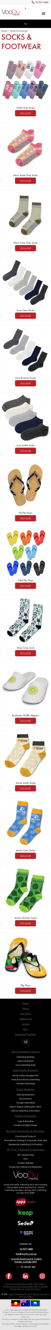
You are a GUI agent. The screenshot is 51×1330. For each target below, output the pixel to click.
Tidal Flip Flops (25, 580)
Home (25, 1003)
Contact (25, 1024)
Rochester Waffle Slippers (25, 715)
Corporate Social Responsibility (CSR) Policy (24, 1284)
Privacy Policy (26, 1296)
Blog (25, 1029)
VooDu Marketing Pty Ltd (19, 1294)
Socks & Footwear (19, 30)
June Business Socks (25, 378)
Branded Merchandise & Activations (25, 1131)
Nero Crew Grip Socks (25, 242)
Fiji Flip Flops (25, 512)
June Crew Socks (25, 310)
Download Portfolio (25, 1034)
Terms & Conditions (41, 1294)
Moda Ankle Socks (25, 783)
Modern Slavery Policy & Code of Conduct (29, 1287)
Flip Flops (25, 985)
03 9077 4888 (26, 1249)
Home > (5, 30)
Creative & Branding (25, 1116)
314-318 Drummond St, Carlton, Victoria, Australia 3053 (26, 1260)
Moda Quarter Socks (25, 918)
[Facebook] (8, 1276)
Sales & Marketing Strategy (25, 1051)
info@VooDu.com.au (26, 1254)
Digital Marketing (25, 1089)
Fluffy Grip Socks (26, 107)
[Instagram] (42, 1276)
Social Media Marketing (25, 1070)
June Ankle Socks (25, 445)
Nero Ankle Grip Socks (25, 175)
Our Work (25, 1013)
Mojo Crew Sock (25, 647)
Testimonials (25, 1018)
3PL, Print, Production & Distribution (25, 1149)
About (25, 1008)
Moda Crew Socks (25, 850)
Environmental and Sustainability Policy (21, 1286)
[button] (43, 13)
